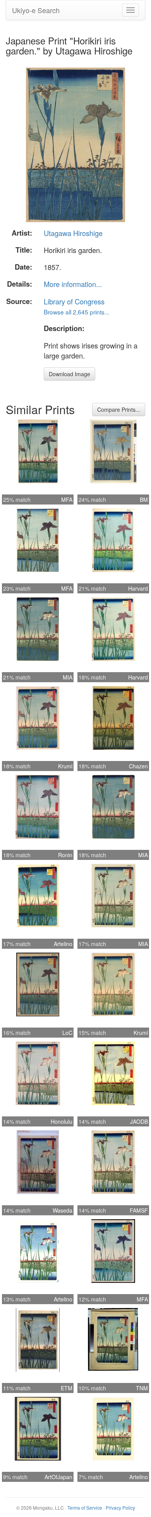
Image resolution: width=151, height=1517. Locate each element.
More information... (73, 284)
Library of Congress (74, 301)
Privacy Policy (120, 1507)
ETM (66, 1388)
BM (144, 499)
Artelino (63, 944)
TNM (142, 1388)
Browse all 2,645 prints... (76, 311)
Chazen (138, 766)
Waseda (62, 1210)
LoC (67, 1032)
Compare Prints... (118, 409)
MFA (66, 499)
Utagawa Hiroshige (73, 233)
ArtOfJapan (58, 1477)
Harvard (138, 588)
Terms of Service (84, 1507)
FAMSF (139, 1210)
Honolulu (61, 1121)
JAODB (139, 1121)
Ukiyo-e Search (36, 10)
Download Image (69, 374)
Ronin (65, 855)
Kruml (65, 766)
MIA (67, 677)
